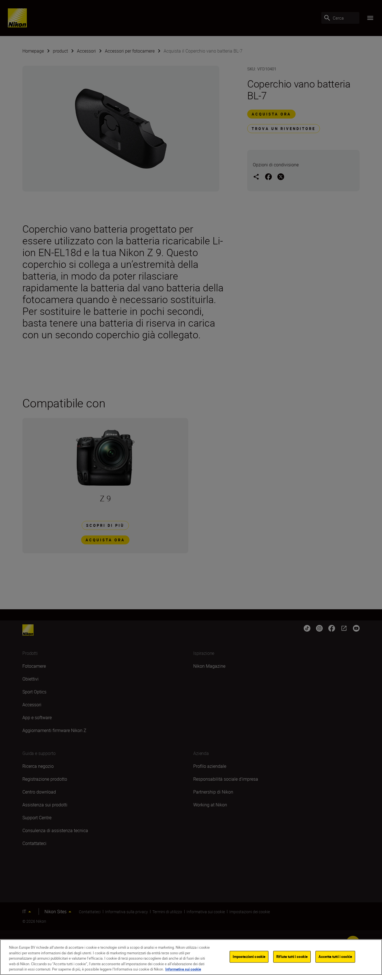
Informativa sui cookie (183, 969)
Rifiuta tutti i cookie (292, 956)
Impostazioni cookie (249, 956)
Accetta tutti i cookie (335, 956)
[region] (191, 957)
